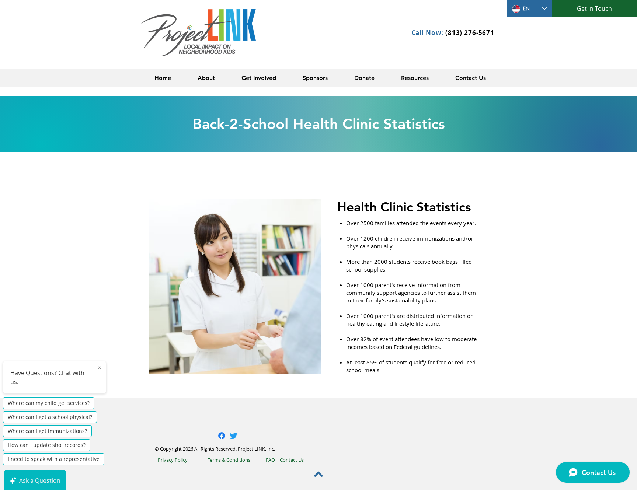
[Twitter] (233, 435)
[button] (206, 78)
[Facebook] (221, 435)
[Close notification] (99, 368)
